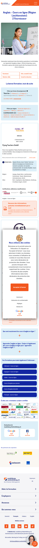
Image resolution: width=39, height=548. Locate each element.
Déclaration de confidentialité (19, 300)
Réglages (19, 303)
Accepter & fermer (19, 287)
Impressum (19, 297)
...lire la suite (31, 157)
